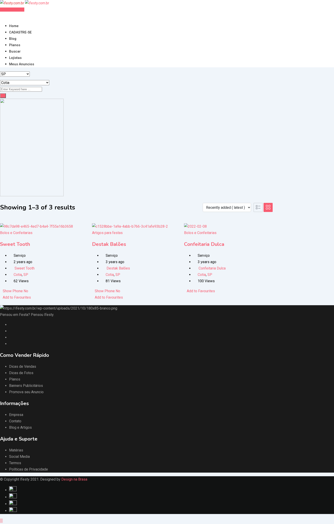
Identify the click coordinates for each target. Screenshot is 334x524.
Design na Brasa (74, 479)
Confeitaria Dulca (204, 244)
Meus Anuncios (21, 64)
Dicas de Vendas (22, 366)
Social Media (19, 456)
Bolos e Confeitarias (16, 233)
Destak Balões (109, 244)
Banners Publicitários (26, 385)
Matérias (16, 450)
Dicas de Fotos (21, 373)
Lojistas (15, 58)
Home (14, 26)
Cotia (18, 274)
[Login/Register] (1, 16)
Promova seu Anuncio (26, 392)
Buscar (15, 51)
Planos (14, 45)
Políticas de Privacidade (28, 469)
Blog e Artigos (20, 427)
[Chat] (5, 16)
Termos (15, 463)
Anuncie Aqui (13, 10)
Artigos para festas (107, 233)
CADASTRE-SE (20, 32)
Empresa (16, 415)
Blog (12, 39)
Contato (15, 421)
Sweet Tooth (15, 244)
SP (25, 274)
